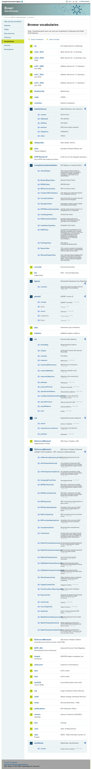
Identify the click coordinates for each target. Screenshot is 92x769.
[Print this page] (73, 1)
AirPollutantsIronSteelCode (50, 472)
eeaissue (44, 127)
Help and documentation (13, 21)
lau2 (36, 677)
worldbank (38, 743)
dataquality (39, 143)
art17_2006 (39, 66)
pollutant (44, 434)
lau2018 (37, 682)
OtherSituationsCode (48, 577)
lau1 (36, 671)
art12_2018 (39, 58)
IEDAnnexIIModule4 (42, 640)
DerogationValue (46, 204)
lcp (35, 691)
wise (36, 735)
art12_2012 (39, 52)
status (43, 136)
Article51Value (45, 171)
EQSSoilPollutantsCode (49, 557)
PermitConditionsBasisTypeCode (50, 589)
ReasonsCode (45, 595)
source (43, 311)
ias (35, 339)
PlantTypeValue (46, 243)
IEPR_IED (38, 648)
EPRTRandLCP (41, 157)
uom (36, 729)
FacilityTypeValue (47, 214)
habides (37, 333)
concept (43, 302)
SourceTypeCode (46, 607)
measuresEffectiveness (48, 365)
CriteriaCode (45, 533)
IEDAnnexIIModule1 (42, 441)
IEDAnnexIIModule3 (42, 449)
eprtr (36, 149)
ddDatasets (44, 119)
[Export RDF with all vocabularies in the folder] (85, 109)
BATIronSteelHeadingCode (50, 520)
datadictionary (40, 109)
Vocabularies (9, 41)
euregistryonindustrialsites (45, 165)
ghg (36, 327)
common (38, 103)
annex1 (43, 423)
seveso (37, 714)
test (35, 723)
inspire (37, 656)
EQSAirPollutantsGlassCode (50, 543)
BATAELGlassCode (47, 485)
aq (35, 46)
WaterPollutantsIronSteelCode (50, 630)
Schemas (7, 37)
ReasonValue (45, 248)
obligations (44, 131)
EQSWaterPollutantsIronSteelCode (50, 570)
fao (35, 273)
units (42, 411)
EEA (13, 1)
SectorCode (45, 602)
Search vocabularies (37, 39)
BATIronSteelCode (47, 514)
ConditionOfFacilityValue (49, 193)
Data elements (9, 33)
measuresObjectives (48, 376)
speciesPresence (46, 402)
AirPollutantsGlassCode (49, 463)
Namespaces (8, 49)
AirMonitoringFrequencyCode (50, 457)
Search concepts (54, 39)
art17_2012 (39, 75)
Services (7, 45)
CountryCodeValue (47, 198)
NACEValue (44, 230)
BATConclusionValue (48, 189)
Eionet (13, 17)
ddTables (44, 123)
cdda (36, 97)
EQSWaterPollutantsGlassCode (50, 563)
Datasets (7, 25)
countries (44, 287)
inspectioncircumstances (49, 428)
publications (39, 709)
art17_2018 (39, 83)
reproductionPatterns (48, 391)
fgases (37, 281)
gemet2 (37, 296)
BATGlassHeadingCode (49, 507)
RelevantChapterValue (48, 255)
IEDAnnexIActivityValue (49, 219)
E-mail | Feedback (10, 762)
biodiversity (39, 91)
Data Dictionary (21, 17)
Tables (6, 29)
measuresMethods (47, 371)
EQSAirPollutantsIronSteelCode (50, 550)
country (43, 748)
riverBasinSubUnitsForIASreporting (50, 396)
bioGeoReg (44, 345)
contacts (43, 114)
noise (36, 703)
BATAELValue (45, 184)
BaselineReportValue (48, 180)
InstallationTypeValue (48, 225)
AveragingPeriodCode (48, 480)
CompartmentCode (47, 527)
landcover (38, 665)
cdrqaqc (43, 350)
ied (35, 418)
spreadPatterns (46, 406)
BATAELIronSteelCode (48, 493)
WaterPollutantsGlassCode (50, 623)
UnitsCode (44, 611)
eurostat (37, 267)
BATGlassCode (46, 501)
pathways (44, 382)
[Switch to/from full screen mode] (76, 1)
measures (44, 360)
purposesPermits (46, 387)
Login (69, 1)
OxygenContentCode (48, 584)
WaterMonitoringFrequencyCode (50, 617)
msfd (36, 697)
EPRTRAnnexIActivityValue (50, 209)
